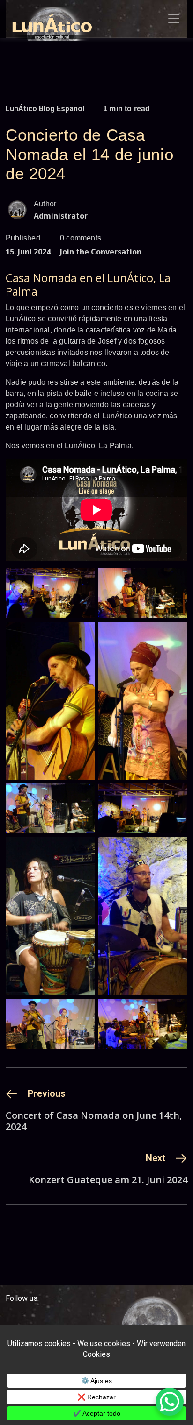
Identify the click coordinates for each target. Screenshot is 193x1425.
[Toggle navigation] (174, 19)
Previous (47, 1093)
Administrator (61, 216)
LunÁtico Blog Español (45, 108)
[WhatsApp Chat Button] (170, 1402)
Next (155, 1158)
